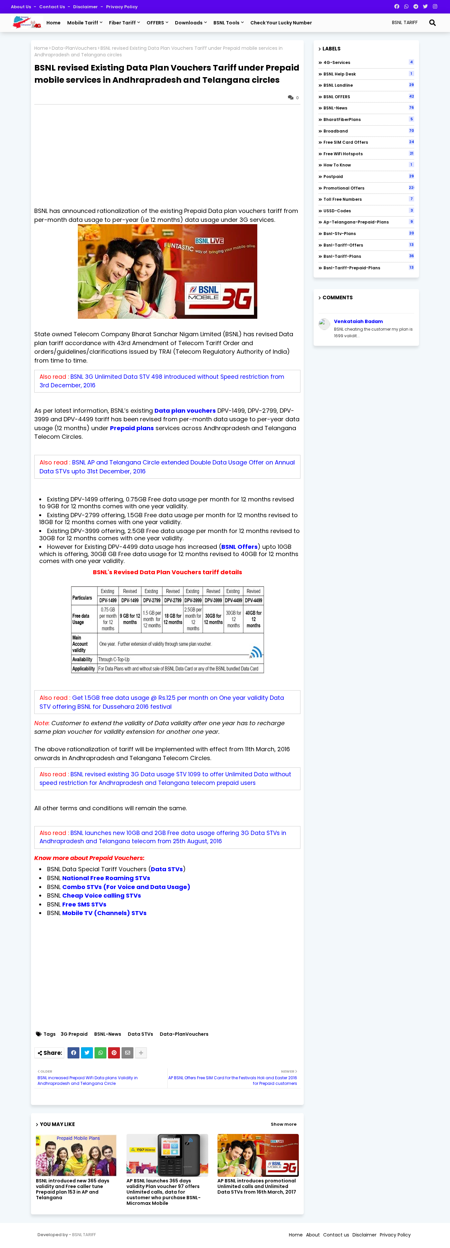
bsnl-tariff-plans (368, 256)
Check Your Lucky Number (281, 22)
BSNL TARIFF (84, 1235)
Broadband (368, 131)
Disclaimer (86, 7)
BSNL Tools (226, 22)
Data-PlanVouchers (74, 48)
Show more (283, 1124)
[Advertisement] (170, 155)
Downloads (189, 22)
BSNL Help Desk (367, 74)
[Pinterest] (114, 1052)
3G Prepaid (74, 1034)
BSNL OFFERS (368, 97)
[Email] (127, 1052)
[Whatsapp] (100, 1052)
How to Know (367, 165)
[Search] (432, 22)
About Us (21, 7)
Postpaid (368, 176)
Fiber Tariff (122, 22)
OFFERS (155, 22)
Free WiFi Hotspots (368, 154)
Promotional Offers (368, 188)
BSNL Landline (368, 85)
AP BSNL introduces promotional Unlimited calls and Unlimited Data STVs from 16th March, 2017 (256, 1186)
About (313, 1235)
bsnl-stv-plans (368, 233)
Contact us (52, 7)
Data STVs (140, 1034)
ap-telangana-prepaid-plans (368, 222)
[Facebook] (73, 1052)
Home (53, 22)
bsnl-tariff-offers (368, 245)
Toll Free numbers (368, 199)
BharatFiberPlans (368, 119)
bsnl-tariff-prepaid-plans (368, 268)
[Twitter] (87, 1052)
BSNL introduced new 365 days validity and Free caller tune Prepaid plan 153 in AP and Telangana (72, 1189)
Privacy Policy (122, 7)
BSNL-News (107, 1034)
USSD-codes (368, 211)
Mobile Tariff (82, 22)
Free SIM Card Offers (368, 142)
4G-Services (368, 62)
